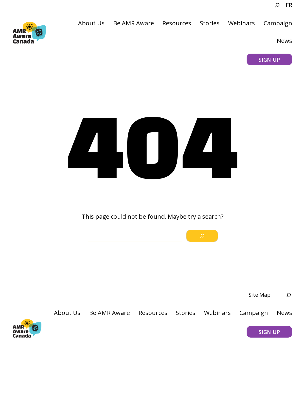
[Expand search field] (274, 5)
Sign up (269, 59)
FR (289, 5)
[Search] (202, 236)
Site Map (259, 294)
